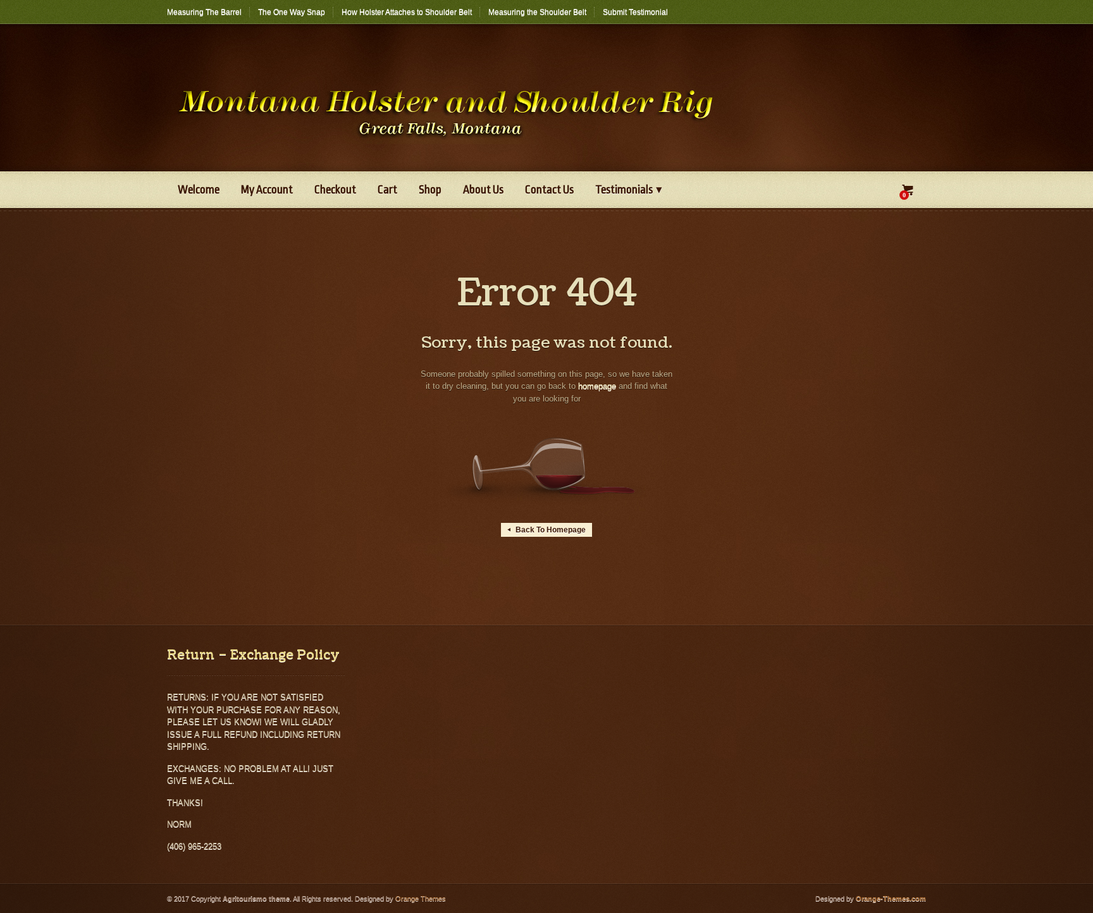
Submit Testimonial (635, 12)
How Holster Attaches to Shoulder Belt (407, 12)
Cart (387, 189)
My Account (267, 189)
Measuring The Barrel (204, 12)
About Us (483, 189)
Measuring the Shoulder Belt (537, 12)
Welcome (198, 189)
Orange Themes (420, 898)
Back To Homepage (546, 529)
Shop (430, 189)
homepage (597, 386)
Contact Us (549, 189)
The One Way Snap (291, 12)
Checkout (335, 189)
